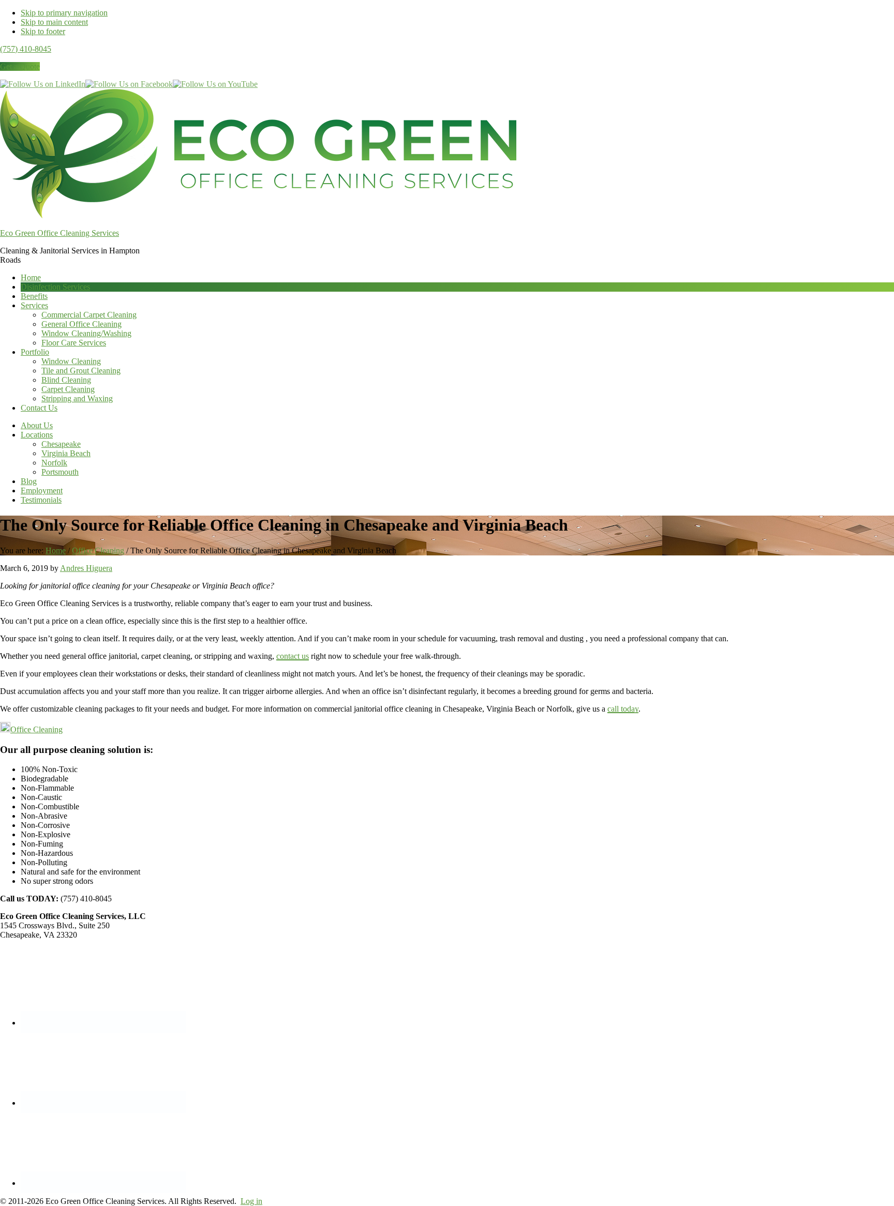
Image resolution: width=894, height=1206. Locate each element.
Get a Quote (20, 66)
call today (622, 708)
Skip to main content (54, 22)
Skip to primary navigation (64, 12)
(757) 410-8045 (25, 48)
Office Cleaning (36, 729)
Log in (251, 1201)
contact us (292, 656)
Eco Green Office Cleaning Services (59, 233)
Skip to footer (43, 31)
